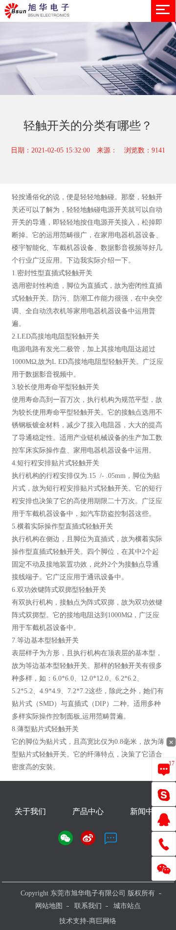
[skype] (164, 794)
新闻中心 (145, 811)
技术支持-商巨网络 (87, 921)
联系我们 (88, 906)
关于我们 (30, 811)
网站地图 (49, 906)
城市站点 (127, 906)
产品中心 (88, 811)
